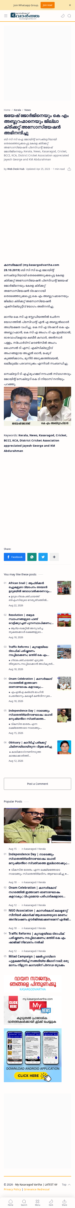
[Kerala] (42, 848)
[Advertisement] (37, 63)
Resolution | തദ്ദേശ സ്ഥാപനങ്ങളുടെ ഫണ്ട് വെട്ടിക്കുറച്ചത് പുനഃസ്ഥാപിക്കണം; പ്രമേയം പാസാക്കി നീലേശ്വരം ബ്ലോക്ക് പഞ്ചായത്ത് (30, 619)
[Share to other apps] (54, 557)
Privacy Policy (12, 1189)
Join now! (47, 5)
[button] (63, 16)
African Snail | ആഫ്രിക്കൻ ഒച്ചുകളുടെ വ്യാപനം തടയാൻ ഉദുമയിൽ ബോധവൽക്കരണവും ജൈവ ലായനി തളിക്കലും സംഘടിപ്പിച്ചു (29, 587)
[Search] (69, 16)
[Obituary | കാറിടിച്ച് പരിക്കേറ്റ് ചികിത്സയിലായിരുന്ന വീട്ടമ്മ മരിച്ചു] (64, 747)
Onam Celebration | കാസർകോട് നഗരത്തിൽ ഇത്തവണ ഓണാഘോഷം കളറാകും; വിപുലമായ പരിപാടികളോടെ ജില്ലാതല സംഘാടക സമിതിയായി (31, 683)
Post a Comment (37, 784)
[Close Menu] (70, 5)
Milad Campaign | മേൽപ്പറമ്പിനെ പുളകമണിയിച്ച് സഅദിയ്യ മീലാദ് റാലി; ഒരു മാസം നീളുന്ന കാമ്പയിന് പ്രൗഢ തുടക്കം (39, 960)
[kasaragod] (31, 848)
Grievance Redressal (37, 1189)
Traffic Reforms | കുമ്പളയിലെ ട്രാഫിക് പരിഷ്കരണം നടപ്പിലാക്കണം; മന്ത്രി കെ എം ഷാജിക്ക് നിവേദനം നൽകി (28, 651)
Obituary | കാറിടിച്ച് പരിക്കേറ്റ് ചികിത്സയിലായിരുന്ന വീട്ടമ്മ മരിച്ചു (30, 744)
